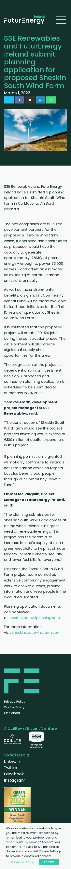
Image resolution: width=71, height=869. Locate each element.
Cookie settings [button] (22, 862)
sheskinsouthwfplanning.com (34, 617)
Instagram (14, 780)
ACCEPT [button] (49, 862)
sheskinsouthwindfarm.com (36, 632)
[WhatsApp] (51, 99)
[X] (9, 99)
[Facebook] (19, 99)
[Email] (30, 99)
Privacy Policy (14, 701)
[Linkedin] (40, 99)
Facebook (14, 774)
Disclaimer (12, 713)
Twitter (10, 767)
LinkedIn (12, 761)
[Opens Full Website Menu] (61, 20)
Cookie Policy (14, 707)
